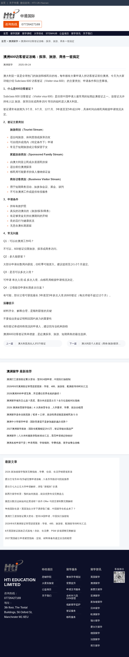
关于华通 (14, 3)
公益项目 (64, 33)
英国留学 (95, 577)
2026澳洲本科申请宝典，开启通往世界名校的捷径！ (34, 393)
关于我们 (87, 33)
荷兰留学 (95, 645)
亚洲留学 (95, 595)
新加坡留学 (96, 601)
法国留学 (95, 639)
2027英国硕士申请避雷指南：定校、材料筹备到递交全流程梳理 (38, 538)
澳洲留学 (13, 41)
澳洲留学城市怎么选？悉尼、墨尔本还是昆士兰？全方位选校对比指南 (43, 400)
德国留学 (95, 633)
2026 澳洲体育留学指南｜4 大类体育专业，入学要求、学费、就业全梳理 (45, 407)
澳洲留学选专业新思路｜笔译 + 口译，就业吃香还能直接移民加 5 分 (42, 414)
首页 (3, 3)
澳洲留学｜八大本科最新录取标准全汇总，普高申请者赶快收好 (40, 435)
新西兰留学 (96, 589)
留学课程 (27, 33)
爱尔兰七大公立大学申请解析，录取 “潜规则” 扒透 (31, 486)
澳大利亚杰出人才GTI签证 (32, 343)
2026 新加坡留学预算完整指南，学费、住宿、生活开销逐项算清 (38, 471)
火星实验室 (48, 583)
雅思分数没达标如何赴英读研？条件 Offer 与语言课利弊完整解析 (39, 501)
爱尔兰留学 (96, 626)
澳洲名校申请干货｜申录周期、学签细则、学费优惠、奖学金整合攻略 (43, 442)
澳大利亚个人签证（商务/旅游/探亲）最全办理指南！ (102, 343)
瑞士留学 (95, 620)
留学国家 (15, 33)
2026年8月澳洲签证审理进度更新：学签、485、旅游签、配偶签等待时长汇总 (47, 386)
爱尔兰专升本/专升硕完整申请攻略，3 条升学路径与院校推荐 (37, 479)
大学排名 (38, 33)
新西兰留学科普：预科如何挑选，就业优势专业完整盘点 (34, 493)
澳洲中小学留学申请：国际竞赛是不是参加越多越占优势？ (37, 421)
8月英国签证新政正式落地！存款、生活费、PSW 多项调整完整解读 (40, 530)
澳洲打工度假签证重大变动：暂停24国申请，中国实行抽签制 (39, 379)
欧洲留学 (95, 614)
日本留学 (95, 608)
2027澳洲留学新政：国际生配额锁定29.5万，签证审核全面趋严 (40, 428)
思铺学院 (46, 577)
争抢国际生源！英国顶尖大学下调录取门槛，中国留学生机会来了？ (40, 508)
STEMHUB (51, 33)
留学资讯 (76, 33)
